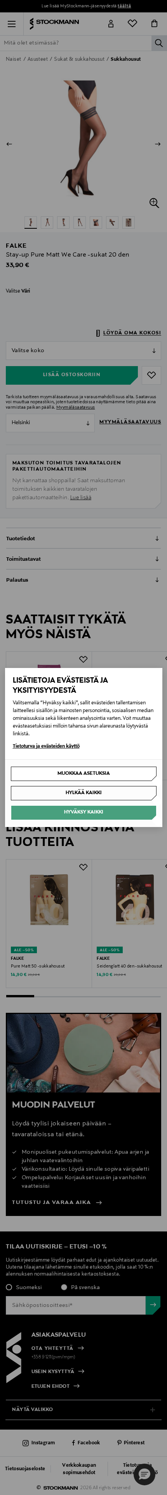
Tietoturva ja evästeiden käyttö (46, 746)
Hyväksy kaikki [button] (83, 812)
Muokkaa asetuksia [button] (83, 773)
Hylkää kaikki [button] (84, 793)
